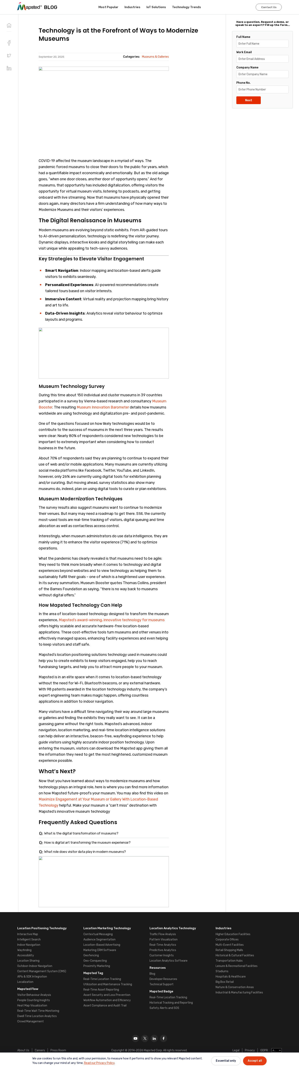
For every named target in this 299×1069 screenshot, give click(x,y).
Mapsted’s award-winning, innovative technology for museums (112, 620)
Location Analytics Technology (173, 928)
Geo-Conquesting (95, 960)
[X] (144, 1038)
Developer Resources (163, 979)
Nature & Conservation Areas (235, 987)
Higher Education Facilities (233, 934)
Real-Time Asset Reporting (101, 989)
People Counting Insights (33, 1000)
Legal (235, 1050)
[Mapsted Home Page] (29, 6)
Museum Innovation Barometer (103, 407)
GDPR (264, 1050)
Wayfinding (24, 950)
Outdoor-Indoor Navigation (34, 966)
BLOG (50, 7)
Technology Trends (186, 7)
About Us (23, 1050)
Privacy (250, 1050)
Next (248, 100)
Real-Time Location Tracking (102, 979)
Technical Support (162, 984)
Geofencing (91, 955)
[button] (9, 55)
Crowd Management (30, 1021)
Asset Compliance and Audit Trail (105, 1005)
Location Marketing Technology (107, 928)
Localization (25, 982)
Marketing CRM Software (99, 950)
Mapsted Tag (93, 973)
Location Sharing (28, 960)
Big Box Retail (225, 982)
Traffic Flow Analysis (163, 934)
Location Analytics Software (169, 960)
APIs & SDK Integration (32, 976)
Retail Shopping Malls (229, 950)
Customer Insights (162, 955)
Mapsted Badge (161, 991)
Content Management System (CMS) (41, 971)
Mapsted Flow (27, 989)
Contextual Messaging (98, 934)
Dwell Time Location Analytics (37, 1016)
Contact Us (268, 7)
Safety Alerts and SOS (164, 1008)
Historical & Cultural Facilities (235, 955)
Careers (40, 1050)
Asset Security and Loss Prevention (106, 995)
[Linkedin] (154, 1038)
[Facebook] (163, 1038)
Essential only (226, 1060)
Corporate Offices (227, 939)
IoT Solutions (156, 7)
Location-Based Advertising (101, 945)
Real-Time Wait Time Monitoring (38, 1011)
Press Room (58, 1050)
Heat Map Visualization (32, 1005)
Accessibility (25, 955)
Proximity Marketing (96, 966)
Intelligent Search (29, 939)
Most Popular (108, 7)
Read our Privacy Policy (99, 1063)
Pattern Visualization (164, 939)
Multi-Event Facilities (230, 945)
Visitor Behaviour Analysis (34, 995)
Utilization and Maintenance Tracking (107, 984)
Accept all (255, 1060)
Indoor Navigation (28, 945)
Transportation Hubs (229, 960)
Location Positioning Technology (42, 928)
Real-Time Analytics (163, 945)
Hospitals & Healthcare (231, 976)
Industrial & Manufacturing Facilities (239, 992)
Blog (152, 973)
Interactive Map (27, 934)
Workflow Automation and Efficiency (107, 1000)
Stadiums (222, 971)
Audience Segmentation (99, 939)
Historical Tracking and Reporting (171, 1002)
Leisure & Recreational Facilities (237, 966)
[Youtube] (135, 1038)
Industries (132, 7)
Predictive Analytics (163, 950)
